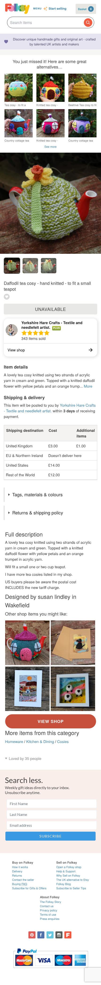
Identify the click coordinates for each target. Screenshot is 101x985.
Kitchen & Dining (40, 741)
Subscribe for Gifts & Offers (29, 888)
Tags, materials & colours (37, 494)
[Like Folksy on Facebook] (40, 934)
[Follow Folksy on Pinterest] (31, 934)
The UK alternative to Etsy (72, 880)
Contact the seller (23, 880)
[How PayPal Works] (50, 970)
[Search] (88, 22)
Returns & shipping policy (37, 512)
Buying (19, 884)
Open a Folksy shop (68, 867)
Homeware (14, 741)
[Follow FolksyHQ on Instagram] (58, 934)
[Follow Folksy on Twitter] (50, 934)
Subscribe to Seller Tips (71, 888)
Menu (37, 8)
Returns (17, 876)
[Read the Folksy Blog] (67, 934)
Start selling (57, 9)
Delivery (17, 871)
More (88, 386)
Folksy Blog (63, 884)
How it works (20, 867)
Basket (85, 9)
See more (50, 147)
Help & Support (66, 871)
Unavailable (50, 309)
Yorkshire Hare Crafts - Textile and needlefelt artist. (51, 325)
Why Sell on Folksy (68, 876)
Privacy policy (48, 910)
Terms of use (48, 915)
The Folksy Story (50, 902)
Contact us (46, 906)
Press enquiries (49, 919)
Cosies (63, 741)
